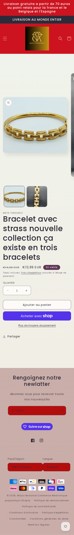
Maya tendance (27, 495)
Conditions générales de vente (49, 518)
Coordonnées (17, 518)
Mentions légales (39, 524)
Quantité (9, 283)
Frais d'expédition (31, 272)
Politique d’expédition (55, 512)
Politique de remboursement (51, 500)
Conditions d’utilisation (23, 512)
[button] (5, 38)
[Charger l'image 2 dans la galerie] (37, 196)
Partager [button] (13, 336)
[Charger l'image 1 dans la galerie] (14, 196)
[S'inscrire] (61, 410)
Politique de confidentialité (39, 506)
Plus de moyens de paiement (37, 325)
